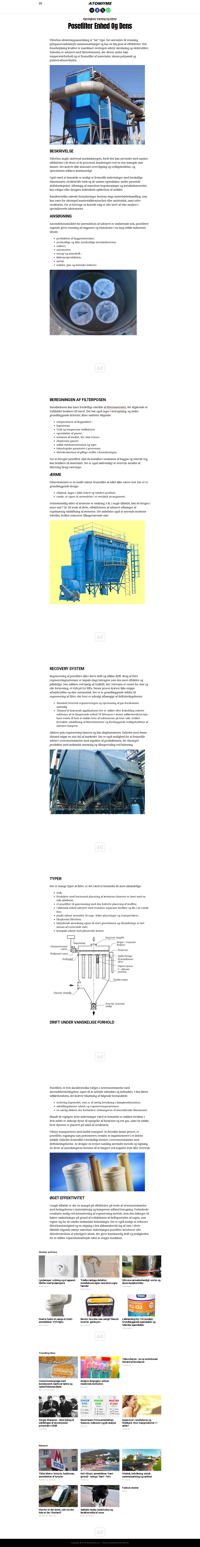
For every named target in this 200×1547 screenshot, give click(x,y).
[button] (40, 3)
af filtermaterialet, (115, 407)
